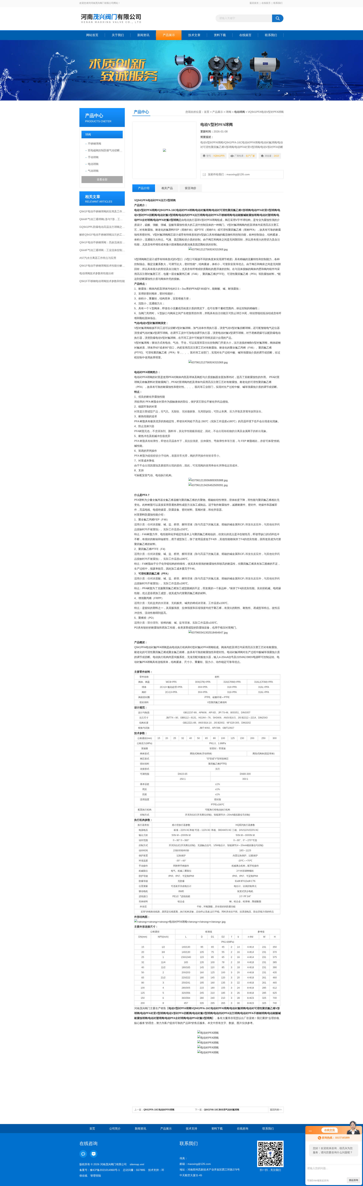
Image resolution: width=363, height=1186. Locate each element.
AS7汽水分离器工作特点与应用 (97, 257)
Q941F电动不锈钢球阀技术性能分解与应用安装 (102, 265)
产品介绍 (143, 188)
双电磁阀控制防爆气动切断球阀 (105, 150)
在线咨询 (242, 1128)
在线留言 (266, 3)
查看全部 (102, 179)
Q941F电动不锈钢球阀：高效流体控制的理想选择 (102, 242)
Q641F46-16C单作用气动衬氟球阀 (221, 1109)
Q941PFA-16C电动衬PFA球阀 (158, 1109)
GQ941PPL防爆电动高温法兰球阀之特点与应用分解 (102, 226)
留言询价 (190, 188)
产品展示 (169, 35)
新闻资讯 (143, 35)
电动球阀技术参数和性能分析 (96, 273)
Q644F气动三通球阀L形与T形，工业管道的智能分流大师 (102, 219)
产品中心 (94, 115)
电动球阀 (93, 163)
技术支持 (191, 1128)
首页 (206, 111)
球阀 (88, 134)
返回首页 (254, 3)
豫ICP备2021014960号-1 (105, 1169)
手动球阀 (93, 157)
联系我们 (277, 3)
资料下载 (220, 35)
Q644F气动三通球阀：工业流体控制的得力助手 (102, 250)
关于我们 (118, 35)
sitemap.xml (137, 1164)
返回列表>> (276, 1109)
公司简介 (115, 1128)
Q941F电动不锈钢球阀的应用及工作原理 (102, 211)
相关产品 (167, 188)
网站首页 (92, 35)
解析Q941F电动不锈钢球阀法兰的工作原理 (102, 234)
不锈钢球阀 (94, 143)
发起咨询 (353, 1180)
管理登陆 (95, 1175)
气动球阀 (93, 170)
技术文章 (194, 35)
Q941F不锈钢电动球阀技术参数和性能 (102, 281)
